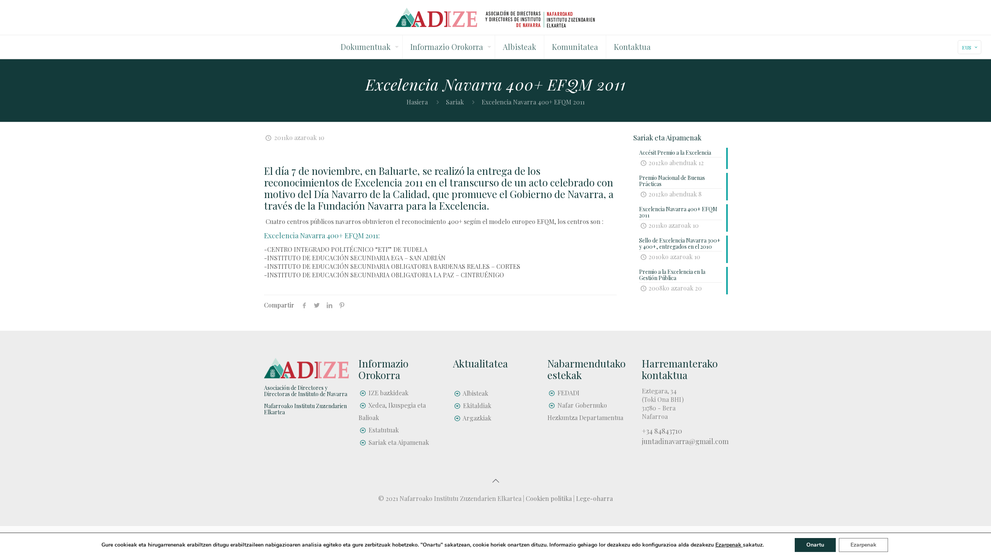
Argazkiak (477, 418)
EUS (966, 47)
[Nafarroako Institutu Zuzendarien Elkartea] (495, 17)
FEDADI (568, 393)
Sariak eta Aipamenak (399, 442)
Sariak (455, 102)
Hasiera (417, 102)
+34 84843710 (662, 431)
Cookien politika (549, 498)
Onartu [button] (815, 544)
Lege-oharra (594, 498)
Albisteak (475, 393)
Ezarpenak (863, 544)
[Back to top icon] (495, 480)
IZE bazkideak (388, 393)
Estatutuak (384, 430)
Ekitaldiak (477, 406)
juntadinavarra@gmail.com (685, 441)
